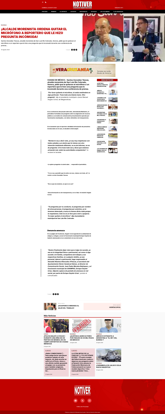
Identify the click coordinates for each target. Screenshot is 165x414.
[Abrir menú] (42, 2)
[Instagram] (89, 401)
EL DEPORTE (63, 11)
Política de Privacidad (82, 406)
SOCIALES (94, 11)
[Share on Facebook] (74, 50)
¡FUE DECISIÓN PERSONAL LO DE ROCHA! (101, 143)
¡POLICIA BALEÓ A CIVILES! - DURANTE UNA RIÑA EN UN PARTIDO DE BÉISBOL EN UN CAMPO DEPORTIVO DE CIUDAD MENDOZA (56, 340)
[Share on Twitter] (72, 50)
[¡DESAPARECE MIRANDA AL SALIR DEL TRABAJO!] (50, 306)
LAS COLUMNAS (105, 11)
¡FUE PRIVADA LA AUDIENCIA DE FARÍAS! (101, 121)
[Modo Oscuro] (46, 2)
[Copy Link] (76, 50)
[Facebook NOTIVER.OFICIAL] (75, 401)
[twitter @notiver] (82, 401)
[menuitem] (82, 407)
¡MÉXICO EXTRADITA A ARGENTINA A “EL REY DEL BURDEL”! (106, 338)
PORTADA (44, 11)
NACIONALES (83, 11)
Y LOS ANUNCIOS (118, 11)
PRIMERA (53, 11)
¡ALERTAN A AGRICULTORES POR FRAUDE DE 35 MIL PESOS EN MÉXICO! (82, 338)
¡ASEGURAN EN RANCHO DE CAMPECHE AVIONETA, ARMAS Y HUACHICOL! (102, 137)
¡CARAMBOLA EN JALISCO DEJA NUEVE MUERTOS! (102, 99)
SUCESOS (73, 11)
